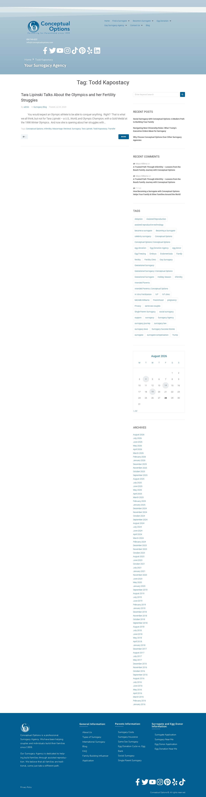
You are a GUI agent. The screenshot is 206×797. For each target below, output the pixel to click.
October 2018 (139, 619)
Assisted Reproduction (156, 219)
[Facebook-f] (45, 50)
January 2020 (139, 586)
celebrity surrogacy (143, 236)
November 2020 (140, 575)
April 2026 (137, 449)
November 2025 (140, 468)
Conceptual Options (34, 129)
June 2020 (137, 579)
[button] (121, 21)
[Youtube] (59, 50)
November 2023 (140, 549)
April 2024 (137, 534)
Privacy (138, 306)
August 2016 (138, 678)
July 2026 (137, 438)
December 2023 (140, 545)
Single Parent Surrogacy (145, 312)
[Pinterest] (82, 50)
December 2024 (140, 508)
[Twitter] (52, 50)
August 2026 (138, 435)
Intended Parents (142, 283)
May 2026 (137, 446)
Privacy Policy (26, 787)
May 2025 (137, 490)
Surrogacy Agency (166, 317)
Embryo (153, 254)
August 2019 (138, 593)
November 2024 (140, 512)
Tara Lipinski (87, 129)
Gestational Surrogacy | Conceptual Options (154, 271)
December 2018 (140, 612)
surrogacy (76, 129)
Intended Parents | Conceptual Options (151, 288)
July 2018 (137, 630)
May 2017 (137, 660)
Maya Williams (142, 176)
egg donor (176, 248)
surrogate (139, 335)
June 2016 (137, 686)
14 (166, 385)
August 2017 (138, 653)
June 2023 (137, 560)
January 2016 (139, 704)
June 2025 (137, 486)
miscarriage (57, 129)
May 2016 (137, 689)
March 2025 (138, 497)
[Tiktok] (74, 50)
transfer (111, 129)
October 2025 (139, 471)
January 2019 (139, 608)
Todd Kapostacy (100, 129)
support (138, 317)
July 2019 (137, 597)
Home (28, 59)
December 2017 (140, 649)
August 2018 (138, 627)
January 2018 (139, 645)
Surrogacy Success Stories (163, 329)
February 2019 (139, 604)
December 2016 (140, 664)
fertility (138, 259)
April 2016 (137, 693)
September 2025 (140, 475)
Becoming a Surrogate (165, 230)
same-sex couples (152, 306)
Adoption (139, 219)
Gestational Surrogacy (144, 265)
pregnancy (172, 300)
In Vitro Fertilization (143, 294)
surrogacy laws (141, 329)
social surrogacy (166, 312)
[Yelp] (89, 50)
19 (152, 392)
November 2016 (140, 667)
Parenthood (158, 300)
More (123, 137)
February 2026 (139, 457)
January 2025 (139, 505)
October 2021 (139, 564)
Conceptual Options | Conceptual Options (152, 242)
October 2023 (139, 553)
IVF (156, 294)
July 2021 (137, 568)
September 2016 (140, 675)
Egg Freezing (140, 254)
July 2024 (137, 527)
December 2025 (140, 464)
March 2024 (138, 538)
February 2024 (139, 542)
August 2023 (138, 556)
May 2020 (137, 582)
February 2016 (139, 701)
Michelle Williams (142, 300)
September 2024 (140, 519)
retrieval (67, 129)
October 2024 (139, 516)
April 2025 (137, 494)
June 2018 (137, 634)
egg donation (140, 248)
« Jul (135, 411)
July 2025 (137, 483)
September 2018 (140, 623)
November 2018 (140, 616)
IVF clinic (166, 294)
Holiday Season (164, 277)
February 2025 (139, 501)
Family (179, 254)
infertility (48, 129)
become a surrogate (143, 230)
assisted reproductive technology (149, 225)
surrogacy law (160, 323)
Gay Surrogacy (166, 259)
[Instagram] (67, 50)
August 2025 (138, 479)
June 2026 (137, 442)
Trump (175, 335)
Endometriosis (166, 254)
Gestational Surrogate (144, 277)
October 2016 (139, 671)
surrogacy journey (142, 323)
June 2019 (137, 601)
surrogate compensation (157, 335)
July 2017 (137, 656)
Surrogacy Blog (40, 107)
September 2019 (140, 590)
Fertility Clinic (150, 259)
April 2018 (137, 641)
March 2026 (138, 453)
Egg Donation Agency (159, 248)
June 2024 (137, 531)
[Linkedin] (97, 50)
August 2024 (138, 523)
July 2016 (137, 682)
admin (26, 107)
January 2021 (139, 571)
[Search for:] (156, 94)
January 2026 (139, 460)
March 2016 (138, 697)
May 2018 (137, 638)
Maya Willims (141, 164)
